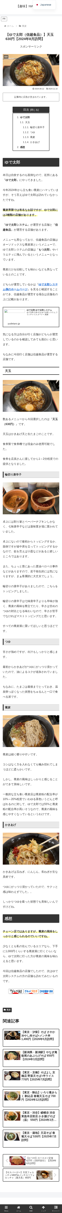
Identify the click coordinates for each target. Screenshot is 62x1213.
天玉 (27, 122)
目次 (26, 109)
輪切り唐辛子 (37, 127)
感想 (22, 147)
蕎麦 (32, 137)
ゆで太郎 (25, 117)
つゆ (32, 132)
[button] (55, 730)
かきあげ (35, 142)
